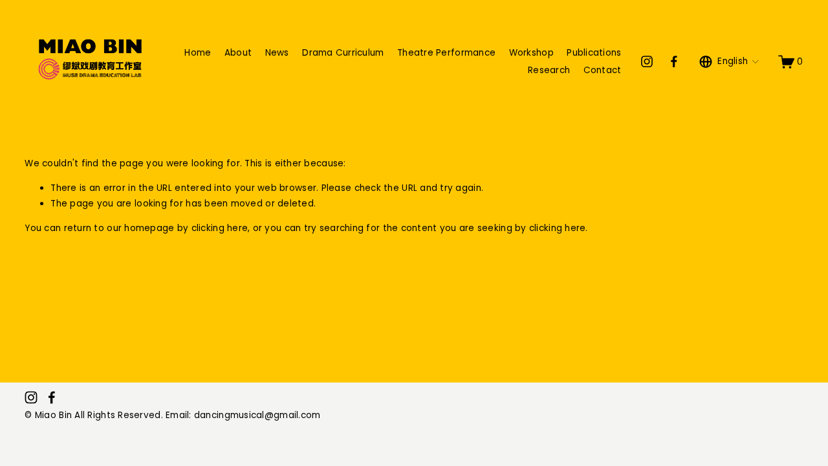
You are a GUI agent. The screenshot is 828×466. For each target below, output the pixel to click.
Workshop (531, 53)
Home (197, 53)
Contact (602, 70)
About (238, 53)
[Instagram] (647, 61)
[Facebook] (674, 61)
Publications (594, 53)
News (277, 53)
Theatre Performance (446, 53)
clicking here (219, 228)
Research (549, 70)
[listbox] (729, 62)
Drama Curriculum (343, 53)
